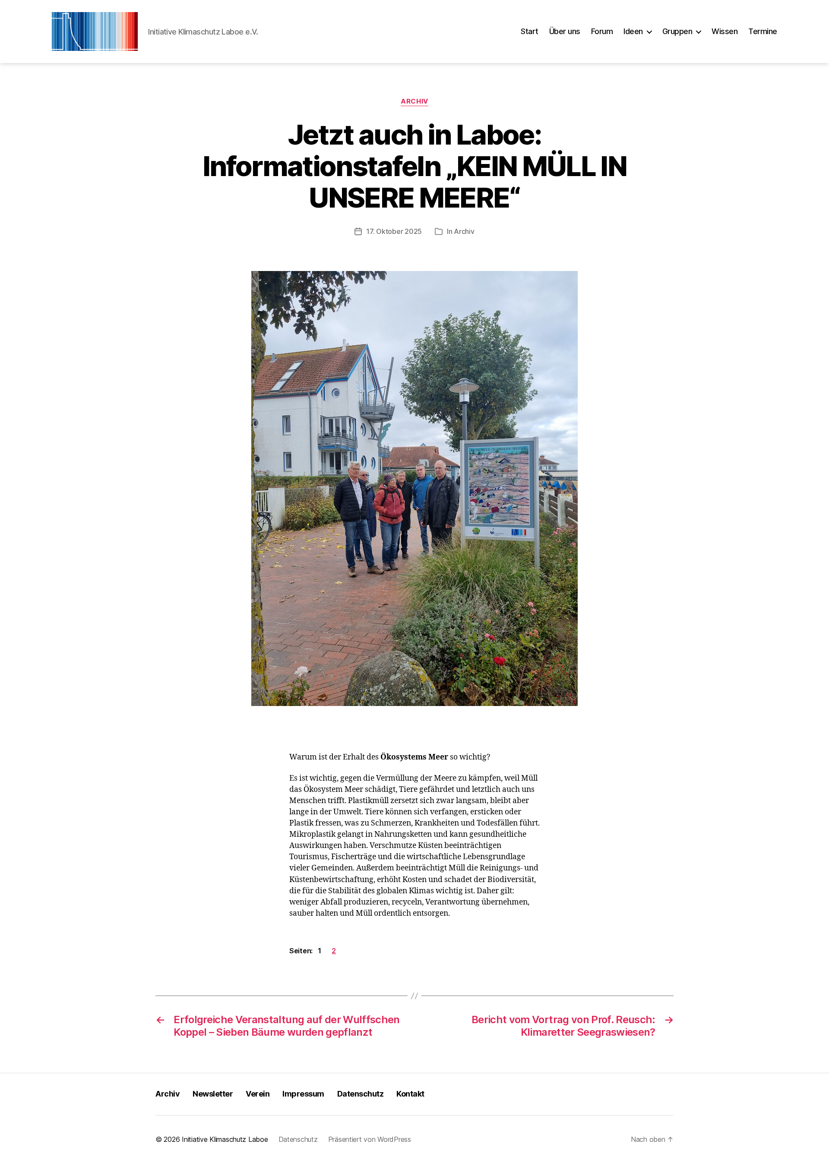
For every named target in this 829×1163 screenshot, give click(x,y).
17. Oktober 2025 (394, 231)
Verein (257, 1093)
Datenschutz (360, 1093)
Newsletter (213, 1093)
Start (529, 31)
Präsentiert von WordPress (369, 1139)
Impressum (303, 1093)
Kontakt (410, 1093)
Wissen (724, 31)
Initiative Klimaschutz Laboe (225, 1139)
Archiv (414, 101)
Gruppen (677, 31)
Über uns (564, 31)
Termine (762, 31)
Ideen (633, 31)
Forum (602, 31)
